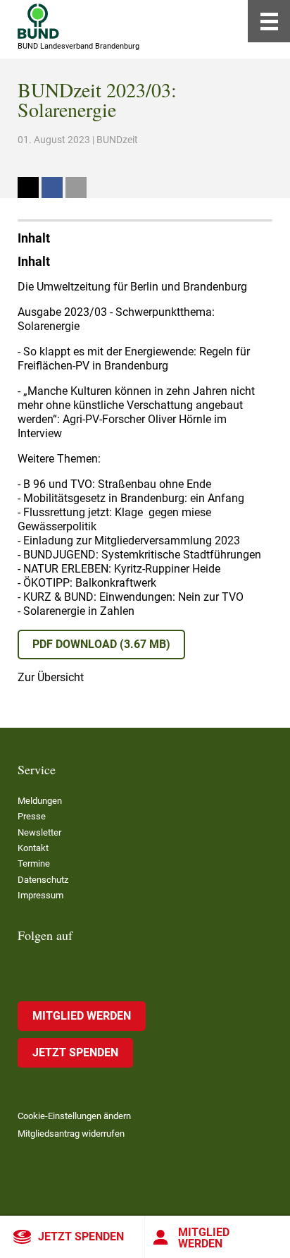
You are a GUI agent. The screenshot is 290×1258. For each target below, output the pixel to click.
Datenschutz (43, 879)
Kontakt (33, 848)
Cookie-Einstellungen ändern (74, 1116)
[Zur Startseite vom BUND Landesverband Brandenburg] (38, 21)
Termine (34, 863)
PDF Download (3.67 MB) (101, 644)
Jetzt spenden (81, 1236)
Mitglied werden (203, 1238)
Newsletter (39, 832)
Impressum (40, 895)
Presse (32, 816)
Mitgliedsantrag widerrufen (71, 1133)
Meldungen (40, 800)
